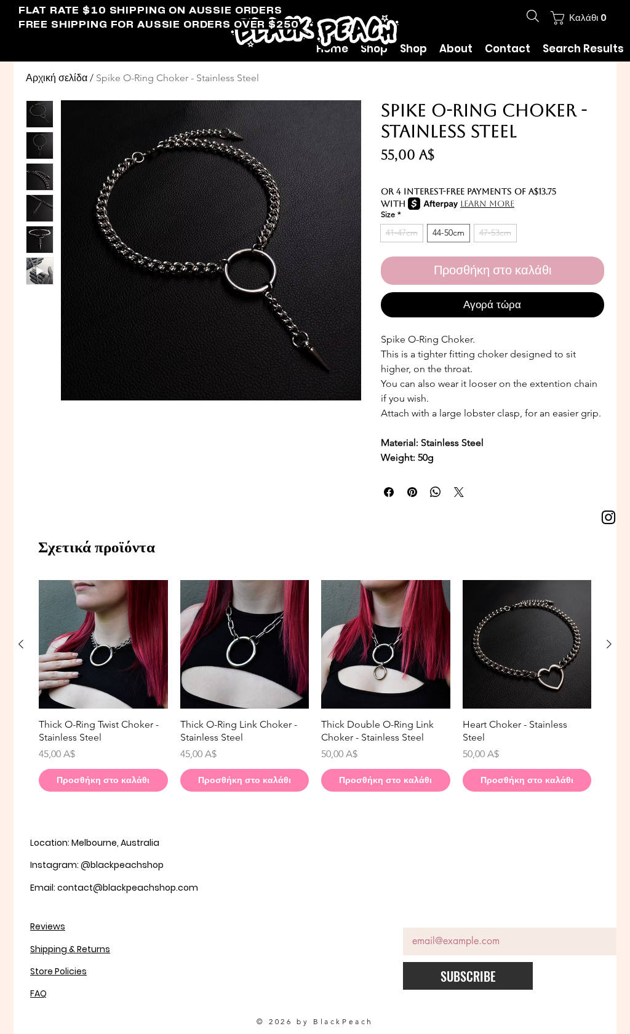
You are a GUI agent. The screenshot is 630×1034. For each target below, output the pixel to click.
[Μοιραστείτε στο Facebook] (388, 492)
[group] (315, 685)
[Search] (533, 16)
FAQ (38, 993)
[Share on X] (459, 492)
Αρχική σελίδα (56, 78)
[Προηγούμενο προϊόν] (21, 644)
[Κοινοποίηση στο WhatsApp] (435, 492)
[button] (579, 18)
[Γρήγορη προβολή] (103, 644)
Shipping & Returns (70, 949)
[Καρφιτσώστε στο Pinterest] (412, 492)
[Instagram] (608, 517)
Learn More (487, 204)
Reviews (47, 926)
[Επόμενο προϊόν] (609, 644)
